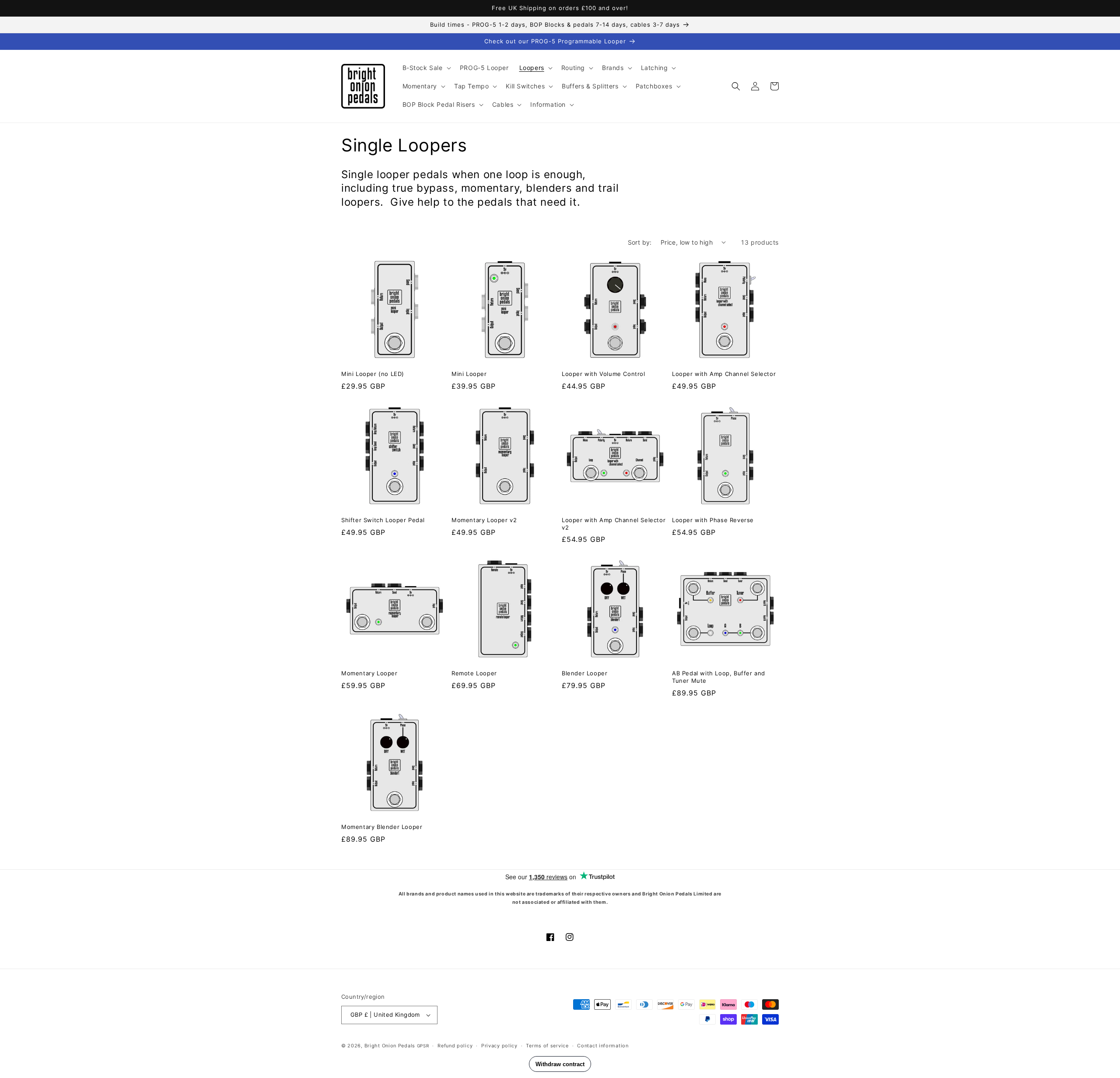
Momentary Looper (369, 673)
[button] (426, 68)
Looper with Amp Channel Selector (724, 373)
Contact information (602, 1046)
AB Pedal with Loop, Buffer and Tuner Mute (718, 677)
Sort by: (640, 242)
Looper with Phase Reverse (713, 519)
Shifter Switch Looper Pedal (382, 519)
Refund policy (455, 1046)
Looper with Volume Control (603, 373)
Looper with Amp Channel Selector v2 (613, 523)
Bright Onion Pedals (389, 1046)
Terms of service (547, 1046)
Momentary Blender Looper (381, 826)
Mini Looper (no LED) (372, 373)
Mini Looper (469, 373)
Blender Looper (584, 673)
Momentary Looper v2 (484, 519)
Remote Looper (474, 673)
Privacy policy (499, 1046)
